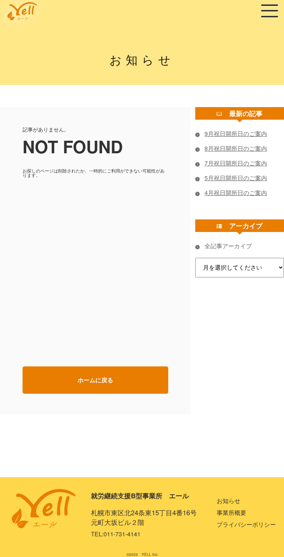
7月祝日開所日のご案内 (235, 163)
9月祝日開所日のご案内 (235, 134)
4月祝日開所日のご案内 (235, 193)
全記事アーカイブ (228, 246)
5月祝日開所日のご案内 (235, 178)
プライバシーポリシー (246, 524)
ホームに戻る (95, 380)
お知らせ (228, 500)
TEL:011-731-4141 (116, 534)
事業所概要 (231, 512)
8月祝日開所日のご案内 (235, 148)
